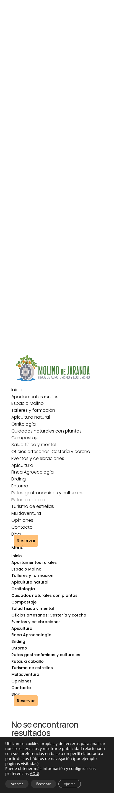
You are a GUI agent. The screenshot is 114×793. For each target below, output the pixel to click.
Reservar (26, 541)
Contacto (22, 527)
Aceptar (17, 783)
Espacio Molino (27, 403)
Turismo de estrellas (32, 506)
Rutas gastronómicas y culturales (47, 493)
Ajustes (69, 783)
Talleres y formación (33, 410)
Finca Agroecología (32, 472)
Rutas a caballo (28, 500)
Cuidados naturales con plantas (46, 431)
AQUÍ (34, 773)
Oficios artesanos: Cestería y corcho (50, 451)
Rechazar (43, 783)
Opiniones (22, 520)
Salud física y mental (33, 444)
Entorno (19, 486)
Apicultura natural (30, 417)
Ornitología (23, 424)
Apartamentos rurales (34, 396)
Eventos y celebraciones (37, 458)
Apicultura (22, 465)
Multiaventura (26, 513)
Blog (16, 534)
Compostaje (24, 437)
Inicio (16, 390)
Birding (18, 479)
